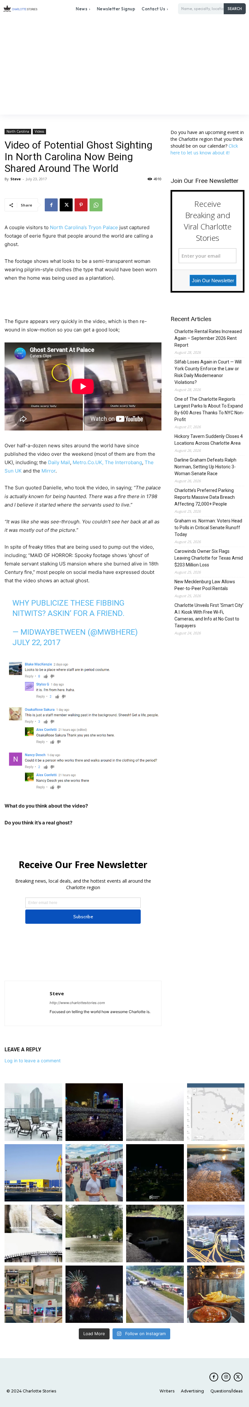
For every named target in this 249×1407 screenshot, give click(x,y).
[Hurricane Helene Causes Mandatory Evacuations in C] (94, 1233)
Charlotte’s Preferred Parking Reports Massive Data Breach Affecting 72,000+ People (204, 497)
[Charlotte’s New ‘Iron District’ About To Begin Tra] (216, 1233)
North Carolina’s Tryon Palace (84, 227)
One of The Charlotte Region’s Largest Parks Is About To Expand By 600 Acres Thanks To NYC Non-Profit (209, 409)
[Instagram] (225, 1377)
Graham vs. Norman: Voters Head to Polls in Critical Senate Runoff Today (208, 527)
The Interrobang (123, 462)
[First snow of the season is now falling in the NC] (155, 1112)
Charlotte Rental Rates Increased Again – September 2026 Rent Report (208, 338)
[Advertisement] (124, 66)
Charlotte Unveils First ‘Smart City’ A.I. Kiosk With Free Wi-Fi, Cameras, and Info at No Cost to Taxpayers (208, 615)
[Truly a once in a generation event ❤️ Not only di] (94, 1112)
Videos (39, 131)
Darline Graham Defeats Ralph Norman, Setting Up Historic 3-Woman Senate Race (205, 466)
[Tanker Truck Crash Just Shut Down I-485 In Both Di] (155, 1294)
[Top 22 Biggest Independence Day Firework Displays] (94, 1294)
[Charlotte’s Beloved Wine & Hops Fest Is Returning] (94, 1173)
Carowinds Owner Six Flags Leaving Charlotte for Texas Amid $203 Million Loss (208, 558)
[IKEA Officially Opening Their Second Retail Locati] (33, 1173)
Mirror (48, 471)
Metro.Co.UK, (87, 462)
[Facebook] (51, 204)
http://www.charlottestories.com (77, 1002)
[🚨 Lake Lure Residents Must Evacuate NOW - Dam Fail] (33, 1233)
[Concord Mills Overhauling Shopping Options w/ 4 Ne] (33, 1294)
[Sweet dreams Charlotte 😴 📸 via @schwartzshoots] (155, 1173)
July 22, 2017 (36, 642)
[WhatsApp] (95, 204)
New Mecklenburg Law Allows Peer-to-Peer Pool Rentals (204, 585)
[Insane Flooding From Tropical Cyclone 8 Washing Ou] (155, 1233)
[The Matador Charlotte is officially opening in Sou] (216, 1294)
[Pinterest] (81, 204)
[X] (66, 204)
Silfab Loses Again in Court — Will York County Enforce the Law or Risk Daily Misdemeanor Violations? (208, 372)
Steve (15, 178)
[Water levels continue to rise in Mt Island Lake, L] (216, 1173)
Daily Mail (59, 462)
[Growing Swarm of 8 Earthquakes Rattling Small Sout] (216, 1112)
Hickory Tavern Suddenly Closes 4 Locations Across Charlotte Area (208, 440)
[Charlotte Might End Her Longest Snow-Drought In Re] (33, 1112)
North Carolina (17, 131)
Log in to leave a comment (33, 1060)
